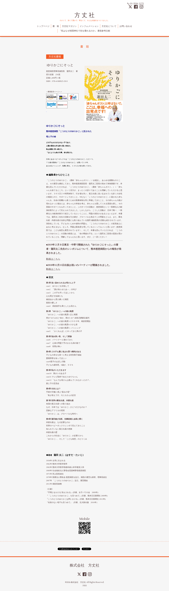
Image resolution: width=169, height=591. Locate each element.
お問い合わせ (126, 26)
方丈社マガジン (69, 26)
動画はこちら (53, 259)
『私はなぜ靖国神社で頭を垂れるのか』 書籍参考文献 (84, 30)
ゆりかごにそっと (60, 65)
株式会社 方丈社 (84, 565)
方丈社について (109, 26)
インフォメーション (89, 26)
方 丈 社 (84, 15)
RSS (85, 585)
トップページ (43, 26)
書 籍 (56, 26)
